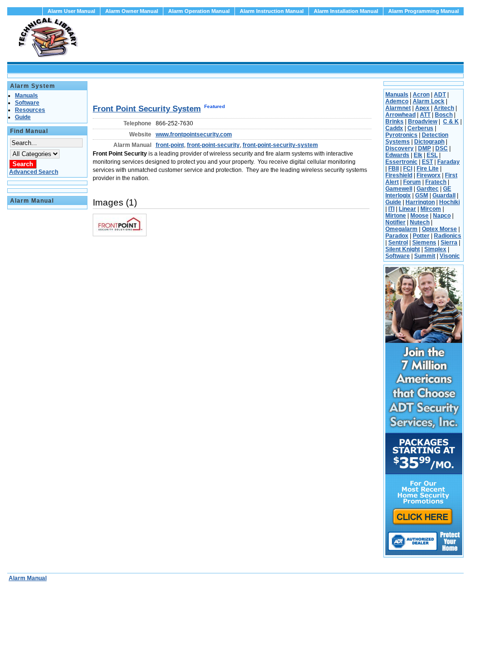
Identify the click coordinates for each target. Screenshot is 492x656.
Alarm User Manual (71, 11)
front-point (170, 145)
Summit (424, 256)
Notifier (395, 222)
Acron (421, 94)
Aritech (444, 108)
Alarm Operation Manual (199, 11)
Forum (412, 182)
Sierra (449, 242)
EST (427, 161)
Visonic (450, 256)
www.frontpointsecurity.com (194, 134)
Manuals (396, 94)
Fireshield (398, 175)
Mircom (430, 209)
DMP (424, 148)
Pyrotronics (401, 135)
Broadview (422, 121)
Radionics (447, 235)
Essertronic (401, 161)
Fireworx (429, 175)
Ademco (396, 101)
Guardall (443, 195)
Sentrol (398, 242)
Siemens (424, 242)
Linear (407, 209)
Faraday (448, 161)
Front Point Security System (147, 108)
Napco (442, 215)
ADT (440, 94)
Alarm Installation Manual (346, 11)
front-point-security (213, 145)
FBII (393, 168)
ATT (425, 114)
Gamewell (398, 188)
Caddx (394, 128)
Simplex (435, 249)
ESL (432, 155)
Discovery (399, 148)
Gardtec (428, 188)
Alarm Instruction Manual (272, 11)
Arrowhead (400, 114)
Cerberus (420, 128)
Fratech (435, 182)
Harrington (420, 202)
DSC (441, 148)
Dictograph (429, 141)
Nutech (420, 222)
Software (397, 256)
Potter (421, 235)
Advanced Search (33, 172)
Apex (422, 108)
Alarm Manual (28, 578)
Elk (418, 155)
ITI (391, 209)
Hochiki (449, 202)
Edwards (397, 155)
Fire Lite (428, 168)
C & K (451, 121)
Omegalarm (401, 229)
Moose (419, 215)
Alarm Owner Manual (131, 11)
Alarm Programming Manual (423, 11)
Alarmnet (398, 108)
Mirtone (395, 215)
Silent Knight (402, 249)
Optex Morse (439, 229)
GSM (421, 195)
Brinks (394, 121)
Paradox (396, 235)
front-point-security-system (280, 145)
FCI (407, 168)
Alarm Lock (428, 101)
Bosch (444, 114)
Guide (393, 202)
